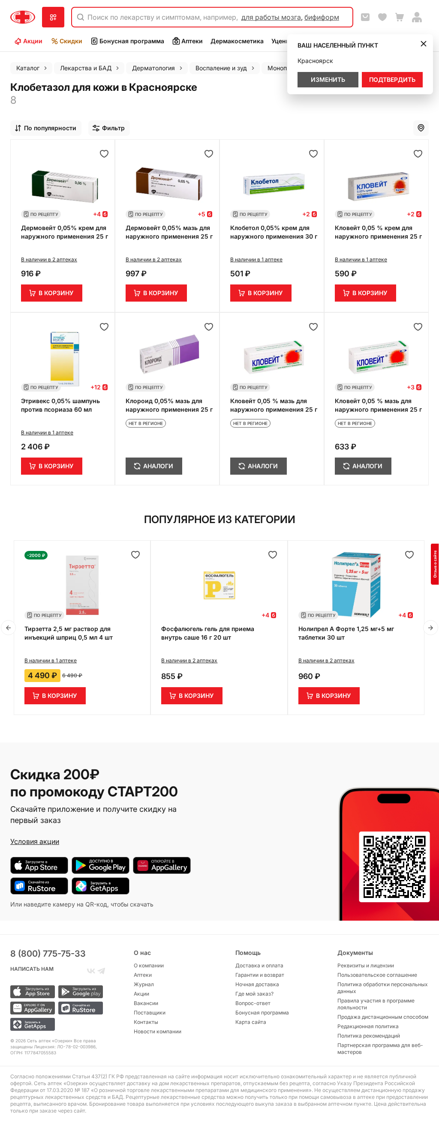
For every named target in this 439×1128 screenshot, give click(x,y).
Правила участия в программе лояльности (376, 1004)
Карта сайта (250, 1022)
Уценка (282, 41)
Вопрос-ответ (253, 1003)
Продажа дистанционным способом (382, 1017)
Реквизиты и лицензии (365, 965)
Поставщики (149, 1012)
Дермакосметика (237, 41)
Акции (32, 41)
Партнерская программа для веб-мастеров (380, 1048)
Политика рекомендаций (368, 1035)
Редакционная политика (368, 1026)
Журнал (144, 984)
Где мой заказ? (254, 993)
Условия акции (34, 841)
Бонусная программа (131, 41)
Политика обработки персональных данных (382, 987)
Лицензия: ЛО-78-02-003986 (65, 1046)
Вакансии (146, 1003)
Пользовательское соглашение (377, 975)
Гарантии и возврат (259, 975)
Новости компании (157, 1031)
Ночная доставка (257, 984)
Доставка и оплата (259, 965)
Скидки (71, 41)
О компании (149, 965)
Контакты (146, 1022)
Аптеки (192, 41)
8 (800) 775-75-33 (48, 953)
